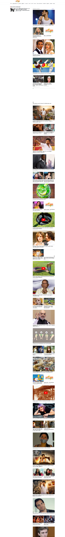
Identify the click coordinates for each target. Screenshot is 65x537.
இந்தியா (23, 3)
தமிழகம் (51, 3)
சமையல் (35, 3)
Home (11, 3)
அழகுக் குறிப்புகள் (15, 3)
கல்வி (32, 3)
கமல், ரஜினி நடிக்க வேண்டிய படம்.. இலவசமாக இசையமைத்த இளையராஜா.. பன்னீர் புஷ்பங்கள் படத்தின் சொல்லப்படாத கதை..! (23, 10)
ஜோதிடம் (48, 3)
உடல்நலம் (26, 3)
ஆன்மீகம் (19, 3)
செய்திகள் (44, 3)
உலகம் (30, 3)
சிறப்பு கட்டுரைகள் (39, 3)
